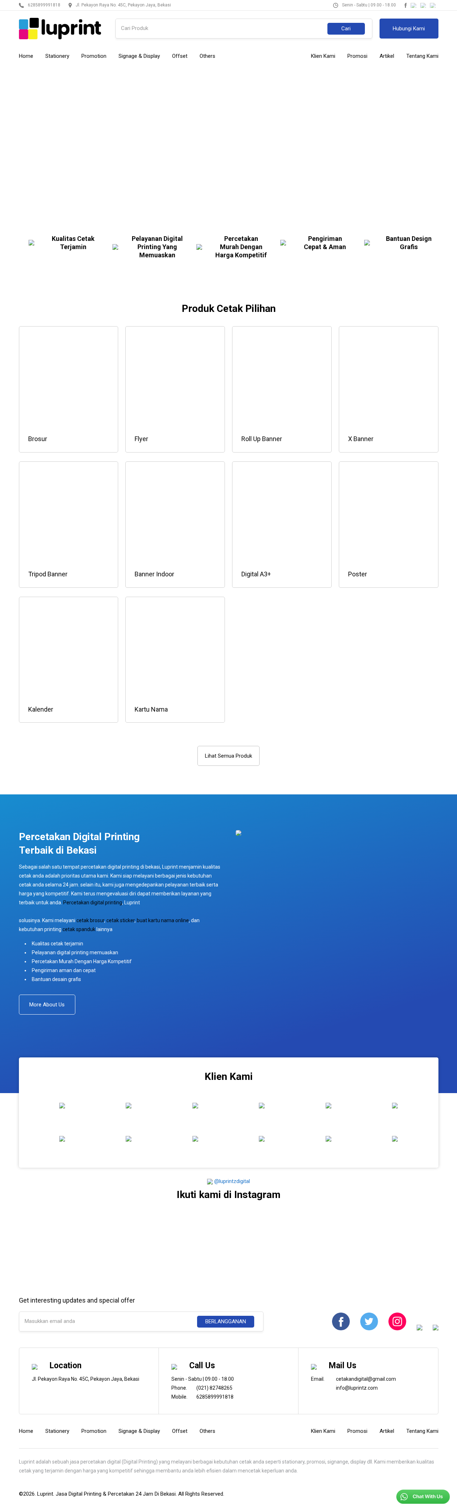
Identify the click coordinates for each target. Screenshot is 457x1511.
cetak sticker (120, 920)
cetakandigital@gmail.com (366, 1379)
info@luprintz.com (357, 1388)
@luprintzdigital (231, 1181)
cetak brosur (90, 920)
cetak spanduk (78, 929)
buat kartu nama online (163, 920)
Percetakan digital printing (92, 902)
